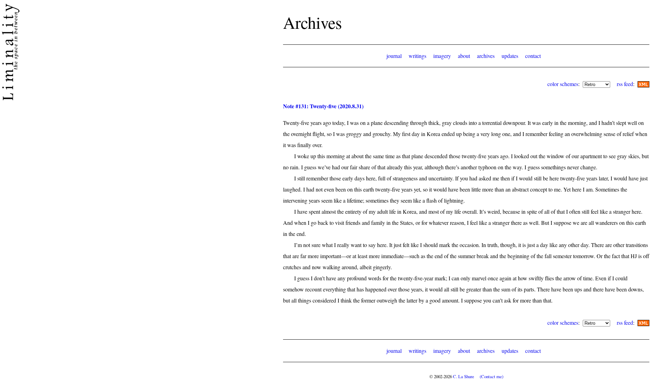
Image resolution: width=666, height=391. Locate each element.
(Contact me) (491, 376)
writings (417, 55)
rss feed (625, 83)
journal (394, 55)
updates (510, 55)
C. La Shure (463, 376)
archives (486, 55)
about (464, 55)
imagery (442, 55)
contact (533, 55)
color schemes (562, 83)
